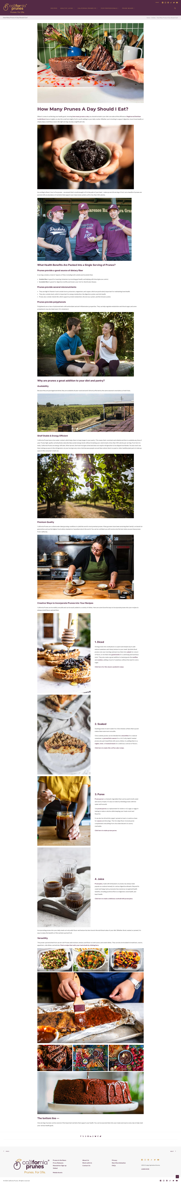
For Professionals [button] (109, 8)
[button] (162, 2)
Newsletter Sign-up (59, 1165)
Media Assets (57, 1172)
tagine (97, 743)
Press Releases (58, 1163)
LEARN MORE (145, 1169)
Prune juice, (99, 884)
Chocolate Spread (126, 1069)
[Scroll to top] (177, 1176)
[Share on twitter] (83, 1136)
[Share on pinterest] (88, 1136)
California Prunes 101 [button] (87, 8)
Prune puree (99, 799)
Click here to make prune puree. (106, 830)
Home (148, 17)
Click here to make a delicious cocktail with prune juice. (114, 898)
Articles (153, 17)
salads (129, 652)
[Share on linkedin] (90, 1136)
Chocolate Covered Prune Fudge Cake (90, 1112)
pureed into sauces (110, 738)
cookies (100, 660)
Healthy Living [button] (66, 8)
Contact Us (86, 1165)
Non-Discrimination (119, 1163)
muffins (135, 657)
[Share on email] (100, 1136)
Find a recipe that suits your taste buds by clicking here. (79, 945)
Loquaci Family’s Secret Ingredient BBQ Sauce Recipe (90, 1041)
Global (55, 1168)
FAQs (114, 1165)
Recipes (54, 8)
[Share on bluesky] (95, 1136)
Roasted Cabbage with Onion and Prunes (126, 969)
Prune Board (127, 8)
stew (101, 743)
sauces (99, 821)
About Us (85, 1160)
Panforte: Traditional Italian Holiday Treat (54, 1069)
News (157, 2)
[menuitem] (162, 2)
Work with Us (87, 1163)
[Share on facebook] (81, 1136)
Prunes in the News (59, 1160)
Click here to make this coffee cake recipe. (109, 748)
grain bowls (116, 654)
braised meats (110, 743)
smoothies (125, 735)
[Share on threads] (85, 1136)
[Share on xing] (98, 1136)
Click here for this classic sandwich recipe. (109, 667)
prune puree (102, 808)
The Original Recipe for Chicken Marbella (90, 969)
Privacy (114, 1160)
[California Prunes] (15, 8)
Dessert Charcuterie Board (90, 1069)
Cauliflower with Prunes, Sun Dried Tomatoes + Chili (55, 969)
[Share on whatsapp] (93, 1136)
